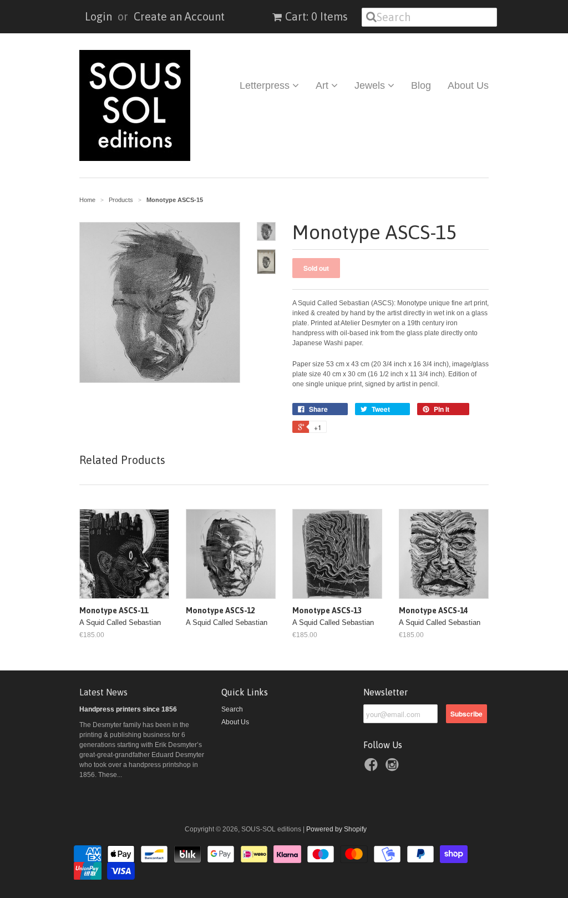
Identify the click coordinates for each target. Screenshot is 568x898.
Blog (421, 85)
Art (323, 85)
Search (232, 709)
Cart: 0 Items (316, 16)
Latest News (103, 692)
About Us (468, 85)
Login (98, 16)
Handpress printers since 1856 (128, 709)
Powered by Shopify (336, 829)
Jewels (371, 85)
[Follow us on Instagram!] (394, 768)
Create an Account (179, 16)
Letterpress (266, 85)
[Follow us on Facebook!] (372, 768)
